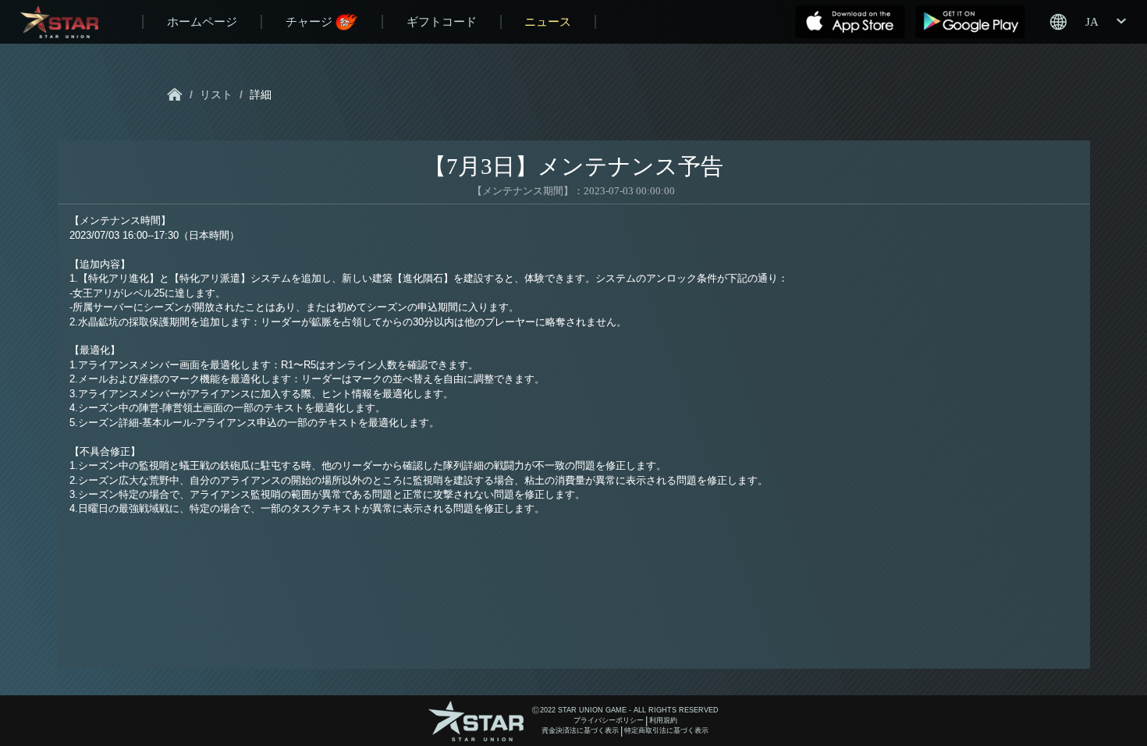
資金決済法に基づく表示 (580, 730)
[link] (175, 95)
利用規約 (663, 720)
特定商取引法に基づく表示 (666, 730)
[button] (1087, 22)
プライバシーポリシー (609, 720)
